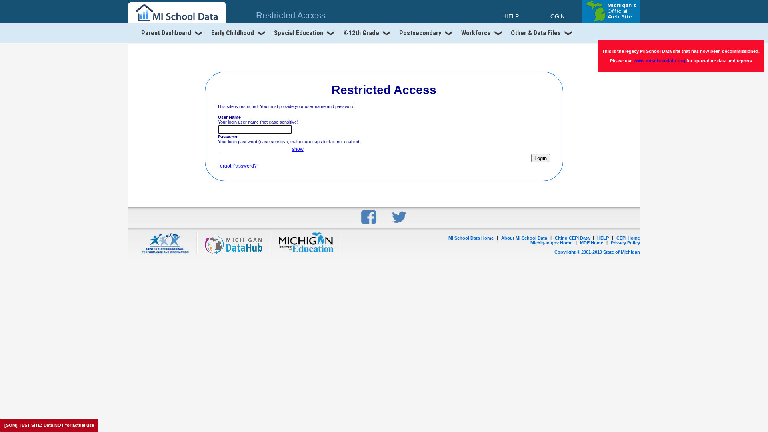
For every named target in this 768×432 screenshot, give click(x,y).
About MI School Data (524, 238)
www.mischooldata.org (659, 61)
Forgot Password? (237, 166)
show (298, 149)
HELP (603, 238)
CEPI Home (628, 238)
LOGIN (556, 16)
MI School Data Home (471, 238)
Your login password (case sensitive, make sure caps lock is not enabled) (289, 139)
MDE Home (591, 242)
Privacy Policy (625, 242)
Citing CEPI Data (572, 238)
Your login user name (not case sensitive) (258, 119)
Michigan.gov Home (551, 242)
